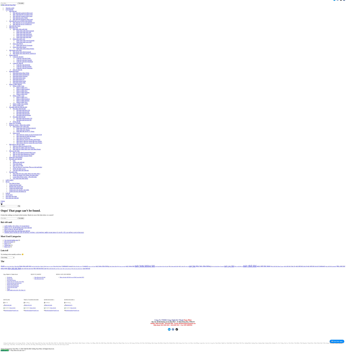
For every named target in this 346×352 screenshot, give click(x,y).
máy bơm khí (130, 266)
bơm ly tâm (43, 266)
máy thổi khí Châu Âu (289, 266)
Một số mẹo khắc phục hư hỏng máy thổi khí (17, 231)
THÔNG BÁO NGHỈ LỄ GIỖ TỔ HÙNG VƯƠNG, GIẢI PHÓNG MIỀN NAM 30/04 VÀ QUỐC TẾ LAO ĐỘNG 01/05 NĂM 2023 (44, 232)
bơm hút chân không (35, 266)
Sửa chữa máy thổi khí (12, 198)
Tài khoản (9, 277)
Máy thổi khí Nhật (14, 268)
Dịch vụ (6, 243)
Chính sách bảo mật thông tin (17, 191)
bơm (6, 266)
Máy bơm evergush (121, 266)
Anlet (3, 266)
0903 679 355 (28, 305)
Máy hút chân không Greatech (217, 266)
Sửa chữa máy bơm (39, 278)
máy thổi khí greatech (331, 266)
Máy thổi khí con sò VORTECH (22, 24)
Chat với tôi (12, 308)
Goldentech (65, 266)
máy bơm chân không (102, 266)
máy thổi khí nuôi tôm (27, 268)
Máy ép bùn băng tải (67, 268)
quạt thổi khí (86, 268)
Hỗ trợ (7, 182)
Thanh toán (10, 278)
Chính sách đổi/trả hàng (13, 286)
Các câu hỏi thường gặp (11, 240)
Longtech (85, 266)
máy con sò (182, 266)
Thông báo (7, 245)
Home (8, 289)
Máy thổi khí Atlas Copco (277, 266)
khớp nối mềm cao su (77, 266)
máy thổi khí (250, 265)
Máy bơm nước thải (173, 266)
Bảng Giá (7, 246)
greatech (71, 266)
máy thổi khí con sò (301, 266)
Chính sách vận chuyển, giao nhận (15, 281)
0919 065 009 (8, 305)
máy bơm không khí (145, 266)
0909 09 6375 (68, 305)
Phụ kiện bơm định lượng (77, 268)
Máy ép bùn (59, 268)
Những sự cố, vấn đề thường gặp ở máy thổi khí (18, 227)
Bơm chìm (17, 266)
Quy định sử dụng (11, 280)
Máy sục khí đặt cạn (238, 266)
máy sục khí (229, 266)
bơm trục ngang (49, 266)
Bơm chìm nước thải (25, 266)
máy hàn (192, 266)
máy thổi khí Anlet (264, 266)
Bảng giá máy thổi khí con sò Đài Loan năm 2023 (72, 277)
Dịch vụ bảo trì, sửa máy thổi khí (13, 229)
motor (89, 266)
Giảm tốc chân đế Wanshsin (24, 68)
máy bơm (93, 266)
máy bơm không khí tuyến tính (161, 266)
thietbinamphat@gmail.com (11, 310)
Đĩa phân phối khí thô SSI (23, 120)
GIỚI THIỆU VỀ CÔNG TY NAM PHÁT (16, 226)
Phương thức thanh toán (13, 284)
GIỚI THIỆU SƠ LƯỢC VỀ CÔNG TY (16, 290)
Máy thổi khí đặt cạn (52, 268)
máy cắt (187, 266)
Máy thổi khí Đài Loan (39, 268)
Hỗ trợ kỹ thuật (8, 242)
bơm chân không (10, 266)
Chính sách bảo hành (12, 287)
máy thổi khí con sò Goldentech (316, 266)
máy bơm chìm (113, 266)
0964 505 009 (48, 305)
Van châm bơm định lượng (20, 178)
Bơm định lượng (57, 266)
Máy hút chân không (203, 266)
